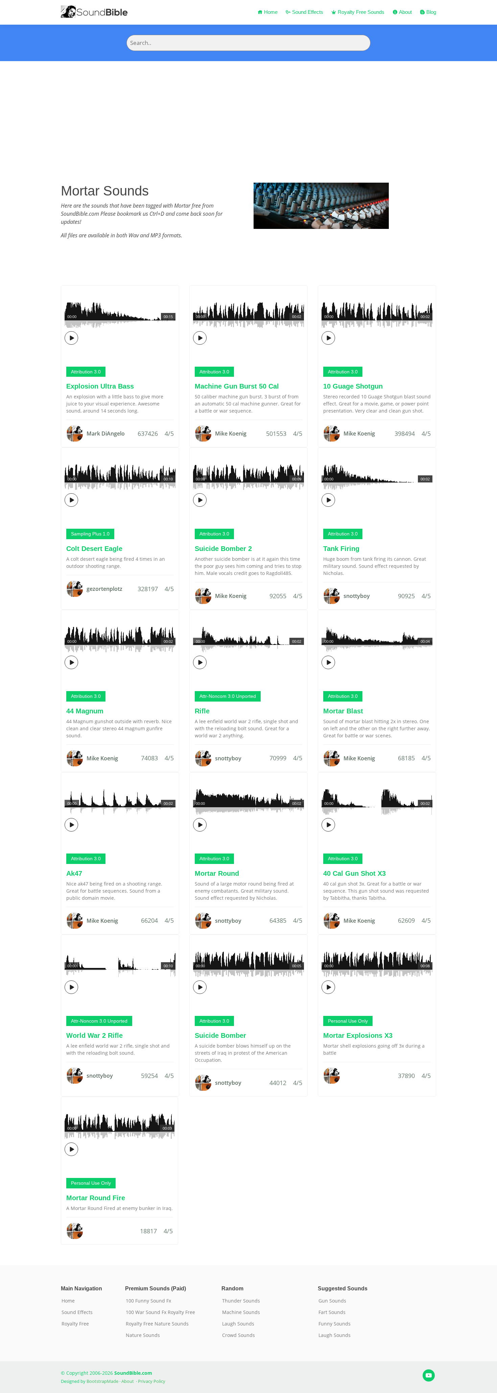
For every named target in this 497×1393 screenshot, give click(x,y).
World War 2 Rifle (94, 1035)
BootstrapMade (102, 1381)
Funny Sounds (334, 1323)
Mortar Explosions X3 (358, 1035)
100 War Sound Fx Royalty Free (160, 1312)
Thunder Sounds (241, 1300)
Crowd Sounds (238, 1335)
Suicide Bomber (220, 1035)
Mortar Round (217, 873)
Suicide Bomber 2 (223, 548)
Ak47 (74, 873)
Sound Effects (307, 12)
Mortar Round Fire (95, 1198)
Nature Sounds (143, 1335)
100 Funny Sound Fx (148, 1300)
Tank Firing (341, 548)
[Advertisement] (248, 111)
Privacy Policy (151, 1381)
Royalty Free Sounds (360, 12)
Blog (430, 12)
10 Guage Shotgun (353, 386)
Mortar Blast (343, 711)
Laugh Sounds (238, 1323)
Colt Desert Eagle (94, 548)
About (405, 12)
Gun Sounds (332, 1300)
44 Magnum (84, 711)
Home (270, 12)
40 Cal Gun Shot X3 (354, 873)
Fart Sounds (332, 1312)
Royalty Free (75, 1323)
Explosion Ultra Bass (100, 386)
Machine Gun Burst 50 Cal (237, 386)
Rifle (202, 711)
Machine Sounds (241, 1312)
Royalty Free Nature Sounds (157, 1323)
